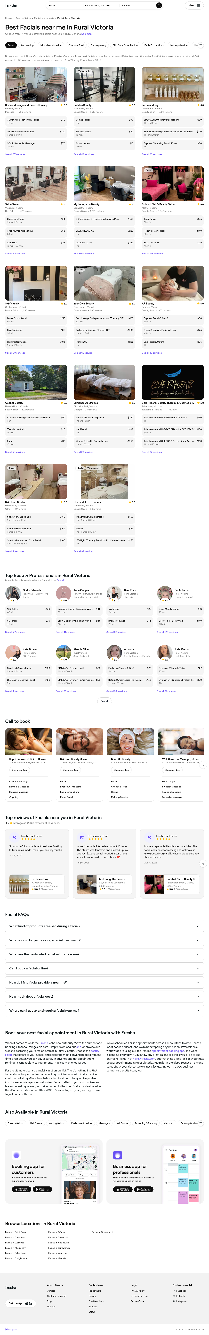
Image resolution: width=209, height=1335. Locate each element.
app (78, 1046)
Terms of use (137, 1301)
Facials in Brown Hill (58, 1237)
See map (86, 33)
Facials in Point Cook (15, 1232)
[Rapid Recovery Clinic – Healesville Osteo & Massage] (28, 764)
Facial (37, 18)
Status (92, 1311)
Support (93, 1306)
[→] (203, 765)
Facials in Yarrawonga (59, 1248)
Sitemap (51, 1306)
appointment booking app (168, 1050)
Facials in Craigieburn (16, 1258)
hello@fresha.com (144, 1058)
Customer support (56, 1296)
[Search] (159, 5)
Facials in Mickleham (15, 1248)
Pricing (92, 1296)
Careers (51, 1290)
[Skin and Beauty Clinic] (79, 764)
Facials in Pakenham (15, 1253)
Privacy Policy (138, 1290)
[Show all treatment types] (201, 45)
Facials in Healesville (58, 1242)
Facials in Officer (56, 1232)
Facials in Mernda (57, 1258)
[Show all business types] (201, 1123)
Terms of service (139, 1296)
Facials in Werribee (14, 1242)
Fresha (44, 1042)
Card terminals (96, 1301)
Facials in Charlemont (102, 1232)
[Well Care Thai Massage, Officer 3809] (181, 764)
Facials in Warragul (57, 1253)
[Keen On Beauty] (130, 764)
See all (104, 701)
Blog (49, 1301)
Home (8, 18)
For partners (95, 1290)
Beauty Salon (23, 18)
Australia (49, 18)
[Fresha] (11, 5)
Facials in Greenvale (15, 1237)
